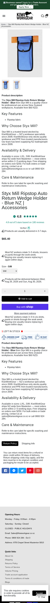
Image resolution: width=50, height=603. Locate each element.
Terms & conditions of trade (17, 578)
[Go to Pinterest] (30, 470)
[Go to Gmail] (38, 470)
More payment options (25, 313)
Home (3, 24)
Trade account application (16, 575)
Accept (39, 593)
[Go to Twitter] (22, 470)
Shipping (9, 560)
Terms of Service (12, 567)
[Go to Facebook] (5, 470)
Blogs (7, 582)
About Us (9, 556)
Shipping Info (28, 443)
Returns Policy (11, 563)
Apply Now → (25, 7)
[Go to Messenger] (14, 470)
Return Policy (10, 443)
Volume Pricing (11, 571)
